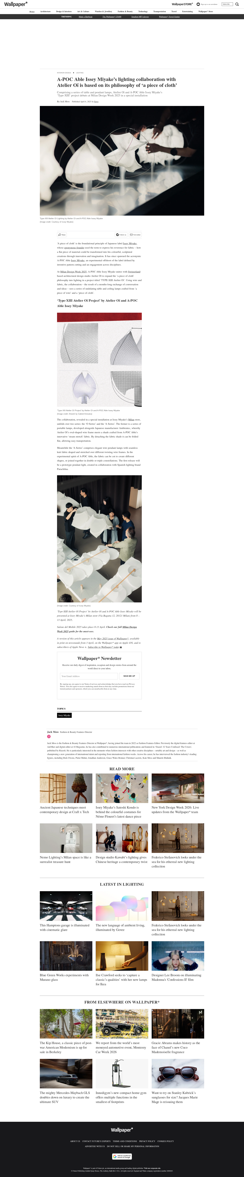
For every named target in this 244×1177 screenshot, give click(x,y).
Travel (174, 11)
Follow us (122, 235)
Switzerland (134, 271)
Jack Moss (65, 101)
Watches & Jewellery (103, 11)
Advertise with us (95, 1146)
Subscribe (226, 4)
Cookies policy (165, 1141)
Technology (143, 11)
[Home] (31, 11)
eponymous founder (74, 247)
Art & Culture (83, 11)
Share (64, 235)
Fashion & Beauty (125, 11)
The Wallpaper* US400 (112, 16)
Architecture (45, 11)
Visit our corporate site (152, 1168)
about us (75, 1141)
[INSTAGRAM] (49, 736)
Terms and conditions (125, 1141)
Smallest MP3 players (140, 16)
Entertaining (187, 11)
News (96, 101)
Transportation (159, 11)
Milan (131, 419)
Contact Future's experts (96, 1141)
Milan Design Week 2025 (73, 271)
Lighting (80, 73)
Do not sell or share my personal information (133, 1146)
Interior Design (64, 73)
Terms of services (91, 684)
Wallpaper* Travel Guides (169, 16)
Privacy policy (147, 1141)
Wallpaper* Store (205, 11)
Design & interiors (63, 11)
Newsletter (136, 235)
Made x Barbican (85, 16)
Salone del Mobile (66, 627)
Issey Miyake (130, 243)
